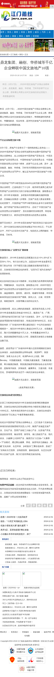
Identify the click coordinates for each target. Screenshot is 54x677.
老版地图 (36, 632)
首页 (2, 32)
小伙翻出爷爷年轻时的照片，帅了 (16, 534)
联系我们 (14, 632)
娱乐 (37, 32)
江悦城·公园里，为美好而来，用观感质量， (21, 562)
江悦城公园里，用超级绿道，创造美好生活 (21, 555)
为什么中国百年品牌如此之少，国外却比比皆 (19, 600)
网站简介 (3, 632)
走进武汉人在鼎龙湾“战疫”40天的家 (16, 615)
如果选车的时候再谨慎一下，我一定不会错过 (19, 618)
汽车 (44, 32)
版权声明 (47, 632)
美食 (14, 36)
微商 (28, 36)
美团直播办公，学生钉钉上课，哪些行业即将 (22, 548)
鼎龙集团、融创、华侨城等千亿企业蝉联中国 (22, 544)
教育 (30, 32)
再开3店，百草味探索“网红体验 (15, 530)
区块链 (36, 36)
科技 (23, 32)
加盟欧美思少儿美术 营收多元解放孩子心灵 (19, 592)
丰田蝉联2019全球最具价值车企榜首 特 (20, 551)
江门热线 (14, 55)
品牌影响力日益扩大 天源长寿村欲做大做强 (19, 611)
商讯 (21, 36)
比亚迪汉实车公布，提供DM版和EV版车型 (18, 626)
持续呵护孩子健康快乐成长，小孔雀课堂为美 (22, 559)
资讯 (9, 32)
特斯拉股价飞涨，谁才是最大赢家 (15, 596)
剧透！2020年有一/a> (11, 588)
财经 (16, 32)
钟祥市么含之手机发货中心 (22, 479)
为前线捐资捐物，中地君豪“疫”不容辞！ (17, 622)
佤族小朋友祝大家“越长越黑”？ (14, 525)
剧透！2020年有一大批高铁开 (14, 517)
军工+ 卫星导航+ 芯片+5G (12, 603)
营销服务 (25, 632)
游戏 (7, 36)
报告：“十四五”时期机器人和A (14, 521)
